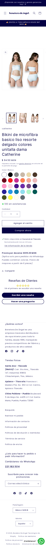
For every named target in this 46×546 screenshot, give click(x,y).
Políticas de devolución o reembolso (22, 433)
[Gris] (16, 174)
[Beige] (28, 174)
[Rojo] (10, 180)
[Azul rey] (4, 192)
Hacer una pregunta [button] (23, 301)
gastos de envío (25, 164)
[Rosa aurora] (4, 186)
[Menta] (28, 192)
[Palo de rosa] (35, 180)
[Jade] (35, 192)
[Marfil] (16, 197)
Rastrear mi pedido (14, 415)
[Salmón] (28, 180)
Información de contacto (17, 421)
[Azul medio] (10, 192)
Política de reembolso (27, 536)
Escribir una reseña (23, 295)
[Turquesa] (16, 192)
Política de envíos (13, 444)
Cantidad (6, 209)
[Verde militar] (4, 197)
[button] (5, 13)
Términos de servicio (15, 438)
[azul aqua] (22, 192)
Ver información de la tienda (18, 245)
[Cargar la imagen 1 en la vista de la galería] (11, 118)
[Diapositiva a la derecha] (43, 118)
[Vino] (4, 180)
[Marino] (35, 186)
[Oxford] (22, 197)
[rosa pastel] (10, 186)
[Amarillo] (10, 197)
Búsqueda (10, 410)
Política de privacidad (14, 540)
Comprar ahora (23, 230)
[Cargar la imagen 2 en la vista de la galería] (23, 118)
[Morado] (16, 186)
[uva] (22, 186)
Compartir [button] (10, 271)
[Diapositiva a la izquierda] (3, 118)
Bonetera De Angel (20, 533)
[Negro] (10, 174)
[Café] (35, 174)
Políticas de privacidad (16, 427)
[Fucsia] (16, 180)
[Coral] (22, 180)
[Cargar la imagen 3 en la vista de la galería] (34, 118)
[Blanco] (4, 174)
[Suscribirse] (38, 484)
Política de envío (13, 544)
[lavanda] (28, 186)
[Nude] (22, 174)
